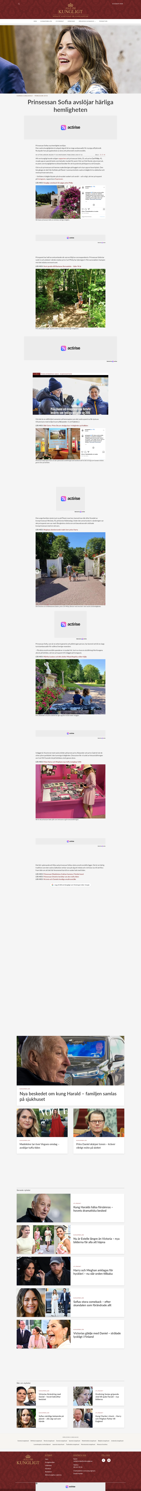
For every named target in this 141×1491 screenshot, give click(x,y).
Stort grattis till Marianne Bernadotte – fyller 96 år (62, 266)
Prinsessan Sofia (41, 95)
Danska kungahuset (61, 1441)
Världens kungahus (86, 21)
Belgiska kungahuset (103, 1441)
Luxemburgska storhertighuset (42, 1444)
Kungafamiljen (46, 21)
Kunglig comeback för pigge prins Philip (58, 183)
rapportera (62, 158)
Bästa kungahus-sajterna (53, 1475)
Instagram (41, 179)
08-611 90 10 (77, 1467)
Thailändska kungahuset (72, 1444)
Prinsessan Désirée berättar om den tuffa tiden (61, 877)
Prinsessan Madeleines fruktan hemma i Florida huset (63, 874)
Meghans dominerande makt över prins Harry (60, 530)
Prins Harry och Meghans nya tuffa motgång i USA (62, 762)
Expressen (59, 179)
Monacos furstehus (102, 1444)
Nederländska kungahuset (89, 1441)
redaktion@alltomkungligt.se (82, 1461)
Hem (35, 21)
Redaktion (103, 21)
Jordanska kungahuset (117, 1441)
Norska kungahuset (49, 1441)
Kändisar (71, 21)
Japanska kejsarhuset (58, 1444)
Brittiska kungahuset (36, 1441)
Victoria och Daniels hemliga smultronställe (59, 879)
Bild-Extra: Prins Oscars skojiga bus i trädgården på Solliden (65, 425)
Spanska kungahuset (74, 1441)
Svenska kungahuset (25, 95)
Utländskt (60, 21)
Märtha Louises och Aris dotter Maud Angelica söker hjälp (65, 657)
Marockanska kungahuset (88, 1444)
